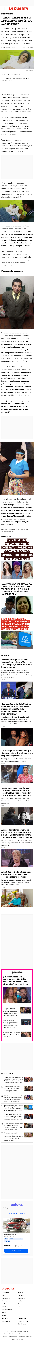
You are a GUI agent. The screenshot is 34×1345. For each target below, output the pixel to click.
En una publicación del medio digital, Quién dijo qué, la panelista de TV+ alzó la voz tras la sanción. (16, 842)
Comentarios (16, 74)
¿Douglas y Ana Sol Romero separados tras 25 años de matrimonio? (11, 1034)
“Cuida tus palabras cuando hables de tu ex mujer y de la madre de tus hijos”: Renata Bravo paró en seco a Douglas (10, 1011)
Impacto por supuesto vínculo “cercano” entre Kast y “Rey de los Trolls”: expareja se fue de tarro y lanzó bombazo (16, 663)
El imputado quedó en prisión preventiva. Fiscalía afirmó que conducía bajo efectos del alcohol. (16, 800)
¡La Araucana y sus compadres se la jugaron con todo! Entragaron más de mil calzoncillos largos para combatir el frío (11, 1023)
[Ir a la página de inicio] (18, 8)
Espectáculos (7, 14)
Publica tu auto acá (17, 1213)
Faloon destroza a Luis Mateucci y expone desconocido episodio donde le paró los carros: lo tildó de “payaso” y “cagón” (13, 1136)
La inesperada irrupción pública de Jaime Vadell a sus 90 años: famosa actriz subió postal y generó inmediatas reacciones (13, 1117)
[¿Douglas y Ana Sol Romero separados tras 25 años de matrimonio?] (26, 1035)
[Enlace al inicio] (17, 972)
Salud (17, 529)
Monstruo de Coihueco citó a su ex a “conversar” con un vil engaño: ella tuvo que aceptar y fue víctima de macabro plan (16, 589)
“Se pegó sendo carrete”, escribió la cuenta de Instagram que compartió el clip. (16, 760)
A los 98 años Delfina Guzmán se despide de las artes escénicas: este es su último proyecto (16, 874)
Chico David (11, 531)
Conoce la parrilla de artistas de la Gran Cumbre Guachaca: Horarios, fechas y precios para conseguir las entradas (13, 1126)
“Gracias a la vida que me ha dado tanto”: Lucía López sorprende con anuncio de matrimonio (12, 1089)
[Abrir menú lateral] (3, 8)
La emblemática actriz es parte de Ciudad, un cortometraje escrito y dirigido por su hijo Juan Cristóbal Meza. (16, 882)
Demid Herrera (9, 48)
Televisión (12, 529)
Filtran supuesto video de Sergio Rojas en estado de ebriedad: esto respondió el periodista (17, 753)
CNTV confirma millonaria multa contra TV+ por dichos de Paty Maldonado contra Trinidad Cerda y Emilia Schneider (13, 1098)
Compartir (6, 74)
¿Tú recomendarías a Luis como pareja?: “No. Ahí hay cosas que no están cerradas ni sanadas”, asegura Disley (16, 981)
